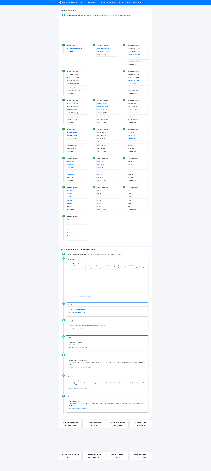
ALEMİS (130, 168)
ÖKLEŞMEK (70, 164)
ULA (129, 203)
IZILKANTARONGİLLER (104, 48)
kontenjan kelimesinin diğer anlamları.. (80, 296)
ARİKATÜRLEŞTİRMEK (134, 58)
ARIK (99, 197)
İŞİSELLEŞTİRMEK (133, 77)
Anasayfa (82, 2)
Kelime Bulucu (92, 2)
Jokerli (102, 2)
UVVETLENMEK (72, 132)
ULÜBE (69, 190)
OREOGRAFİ (131, 139)
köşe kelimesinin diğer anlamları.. (78, 312)
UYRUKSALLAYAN (102, 106)
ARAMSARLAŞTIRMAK (73, 84)
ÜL (68, 223)
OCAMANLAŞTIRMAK (134, 80)
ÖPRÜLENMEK (102, 142)
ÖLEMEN (130, 161)
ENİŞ (99, 194)
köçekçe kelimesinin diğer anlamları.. (79, 388)
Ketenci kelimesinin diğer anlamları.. (79, 329)
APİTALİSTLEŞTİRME (134, 54)
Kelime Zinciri (137, 2)
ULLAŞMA (100, 164)
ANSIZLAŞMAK (71, 142)
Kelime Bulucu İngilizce (115, 2)
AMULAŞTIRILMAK (72, 109)
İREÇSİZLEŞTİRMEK (73, 87)
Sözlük (127, 2)
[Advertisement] (105, 32)
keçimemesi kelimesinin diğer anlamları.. (80, 367)
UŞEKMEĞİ (70, 174)
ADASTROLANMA (133, 113)
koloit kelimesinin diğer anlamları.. (78, 408)
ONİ (129, 194)
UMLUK (69, 200)
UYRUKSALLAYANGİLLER (74, 48)
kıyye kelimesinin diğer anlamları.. (78, 347)
